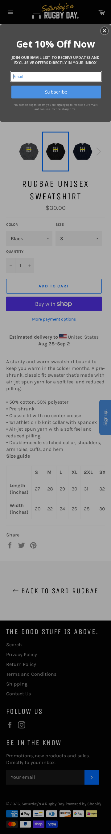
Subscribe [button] (56, 92)
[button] (104, 30)
